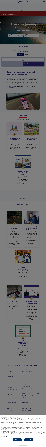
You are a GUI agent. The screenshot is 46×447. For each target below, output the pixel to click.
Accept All (28, 439)
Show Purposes (23, 444)
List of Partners (4, 436)
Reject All (17, 439)
